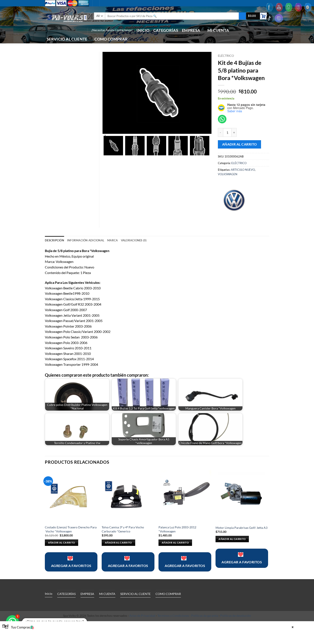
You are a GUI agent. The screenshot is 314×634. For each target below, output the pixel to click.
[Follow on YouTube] (81, 30)
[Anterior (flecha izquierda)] (7, 317)
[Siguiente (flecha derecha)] (306, 317)
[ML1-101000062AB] (135, 145)
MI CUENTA (218, 30)
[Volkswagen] (234, 200)
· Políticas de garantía (204, 615)
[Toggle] (84, 603)
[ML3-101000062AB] (156, 145)
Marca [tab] (112, 240)
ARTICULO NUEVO (243, 169)
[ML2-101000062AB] (113, 145)
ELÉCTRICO (226, 55)
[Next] (268, 524)
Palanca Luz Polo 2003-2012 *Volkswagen (177, 529)
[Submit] (242, 16)
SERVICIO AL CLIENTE (67, 39)
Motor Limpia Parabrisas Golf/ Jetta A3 (241, 527)
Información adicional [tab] (85, 240)
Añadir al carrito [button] (61, 542)
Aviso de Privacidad (142, 615)
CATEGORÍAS (165, 30)
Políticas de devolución (235, 615)
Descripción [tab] (54, 240)
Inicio (142, 30)
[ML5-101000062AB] (199, 145)
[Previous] (45, 524)
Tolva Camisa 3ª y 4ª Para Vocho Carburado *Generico (123, 529)
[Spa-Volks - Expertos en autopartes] (66, 16)
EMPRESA (191, 30)
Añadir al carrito (239, 144)
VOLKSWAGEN (227, 174)
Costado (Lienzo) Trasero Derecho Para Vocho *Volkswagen (71, 529)
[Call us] (75, 30)
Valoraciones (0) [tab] (134, 240)
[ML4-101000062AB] (178, 145)
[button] (257, 16)
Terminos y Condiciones (173, 615)
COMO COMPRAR (111, 39)
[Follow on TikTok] (70, 30)
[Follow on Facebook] (64, 30)
